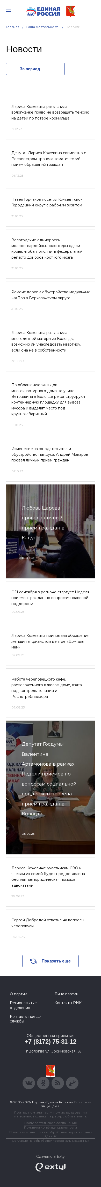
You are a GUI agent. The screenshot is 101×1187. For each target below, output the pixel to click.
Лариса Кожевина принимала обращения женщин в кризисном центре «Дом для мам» (50, 641)
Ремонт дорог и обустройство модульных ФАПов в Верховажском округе (50, 295)
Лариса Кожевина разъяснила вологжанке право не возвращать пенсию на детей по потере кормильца (50, 112)
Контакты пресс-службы (25, 1019)
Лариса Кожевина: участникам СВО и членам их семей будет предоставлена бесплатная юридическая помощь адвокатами (48, 877)
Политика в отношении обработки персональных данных (50, 1134)
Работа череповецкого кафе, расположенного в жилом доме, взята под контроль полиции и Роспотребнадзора (46, 688)
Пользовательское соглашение (50, 1123)
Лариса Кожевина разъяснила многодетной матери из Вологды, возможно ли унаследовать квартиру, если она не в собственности (46, 341)
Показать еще (56, 961)
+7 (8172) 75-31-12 (50, 1041)
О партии (18, 994)
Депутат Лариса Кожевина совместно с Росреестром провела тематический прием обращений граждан (48, 159)
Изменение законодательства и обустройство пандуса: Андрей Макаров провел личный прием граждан (49, 454)
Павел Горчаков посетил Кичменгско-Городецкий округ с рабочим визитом (46, 202)
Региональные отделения (23, 1005)
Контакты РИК (68, 1003)
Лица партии (66, 994)
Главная (13, 27)
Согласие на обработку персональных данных (50, 1141)
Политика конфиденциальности (50, 1127)
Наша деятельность (43, 27)
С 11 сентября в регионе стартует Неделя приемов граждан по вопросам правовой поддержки (50, 598)
